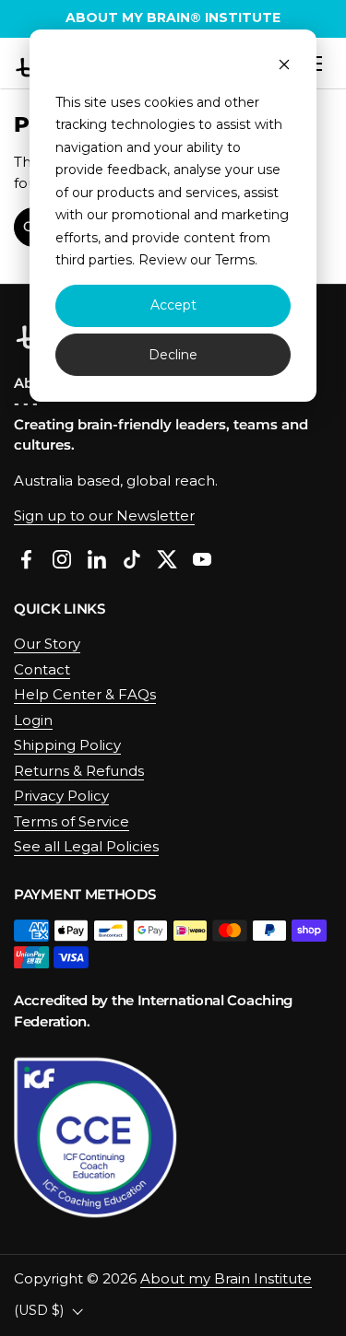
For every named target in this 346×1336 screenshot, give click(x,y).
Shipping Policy (67, 745)
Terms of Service (71, 821)
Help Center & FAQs (85, 694)
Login (33, 720)
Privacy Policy (61, 795)
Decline (173, 354)
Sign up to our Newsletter (104, 515)
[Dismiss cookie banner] (284, 66)
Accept (173, 305)
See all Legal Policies (86, 846)
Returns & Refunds (79, 770)
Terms (235, 260)
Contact (42, 669)
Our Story (47, 643)
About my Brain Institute (226, 1278)
